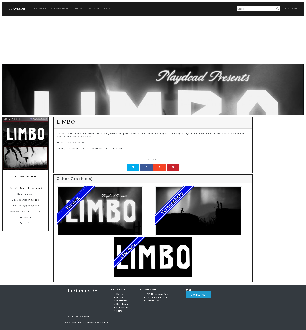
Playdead (33, 199)
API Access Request (158, 297)
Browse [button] (39, 8)
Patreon (94, 8)
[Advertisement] (153, 39)
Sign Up (296, 8)
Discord (79, 8)
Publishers (122, 307)
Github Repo (154, 300)
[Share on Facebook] (146, 167)
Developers (123, 304)
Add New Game (60, 8)
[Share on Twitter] (133, 167)
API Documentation (158, 294)
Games (120, 297)
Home (119, 294)
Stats (119, 310)
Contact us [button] (198, 295)
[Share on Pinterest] (173, 167)
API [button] (106, 8)
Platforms (121, 300)
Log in (285, 8)
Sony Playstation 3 (31, 188)
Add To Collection (25, 176)
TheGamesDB (14, 9)
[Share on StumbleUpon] (159, 167)
